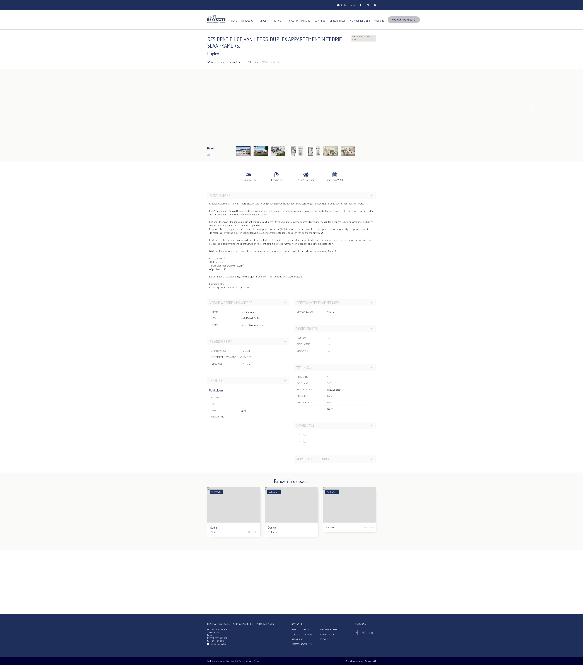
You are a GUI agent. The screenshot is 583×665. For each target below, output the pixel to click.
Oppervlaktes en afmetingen (318, 302)
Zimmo (257, 661)
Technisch (304, 367)
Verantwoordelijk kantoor (231, 302)
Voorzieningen (307, 328)
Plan (304, 435)
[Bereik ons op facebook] (357, 633)
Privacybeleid (370, 661)
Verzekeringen (338, 20)
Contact (324, 639)
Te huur (278, 20)
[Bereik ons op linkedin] (371, 633)
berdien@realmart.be (252, 324)
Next (531, 107)
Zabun (249, 661)
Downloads (305, 425)
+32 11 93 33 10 (217, 641)
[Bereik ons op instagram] (364, 633)
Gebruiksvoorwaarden (355, 661)
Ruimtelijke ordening (312, 459)
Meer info (252, 531)
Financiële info (221, 341)
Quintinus (320, 20)
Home (234, 20)
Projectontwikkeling (298, 20)
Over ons (379, 20)
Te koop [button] (262, 20)
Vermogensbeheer (360, 20)
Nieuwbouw (247, 20)
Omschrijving (220, 195)
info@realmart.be (219, 644)
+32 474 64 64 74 (250, 318)
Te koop (295, 634)
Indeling (216, 380)
